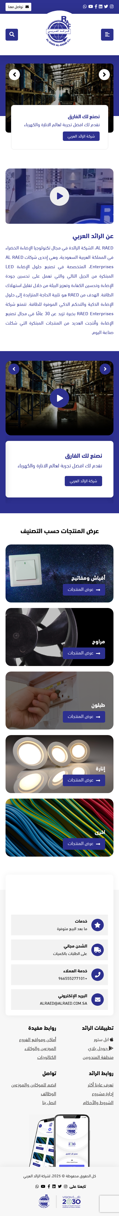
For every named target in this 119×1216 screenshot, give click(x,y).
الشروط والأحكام (98, 1103)
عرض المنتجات (81, 589)
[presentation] (104, 74)
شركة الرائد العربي (81, 136)
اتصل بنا (49, 1103)
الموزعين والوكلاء (40, 1048)
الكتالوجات (46, 1057)
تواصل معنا (16, 7)
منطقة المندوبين (98, 1057)
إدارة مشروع (102, 1094)
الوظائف (48, 1094)
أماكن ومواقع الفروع (37, 1040)
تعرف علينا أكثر (100, 1085)
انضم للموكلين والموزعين (33, 1085)
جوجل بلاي (98, 1048)
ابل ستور (102, 1040)
